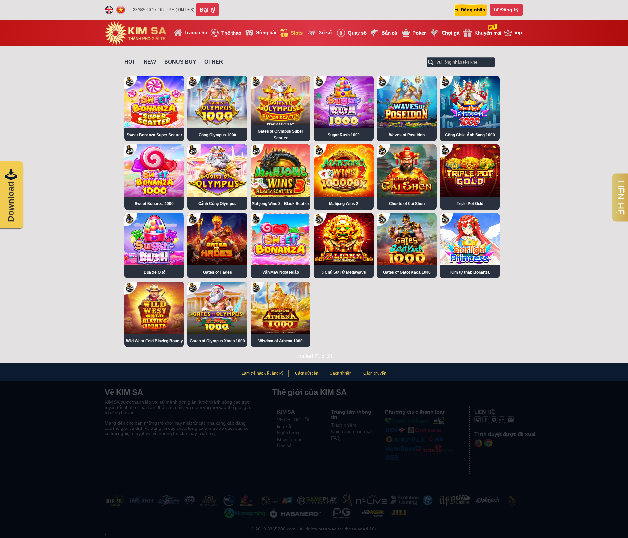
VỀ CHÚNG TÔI (293, 419)
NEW (150, 62)
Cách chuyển (374, 373)
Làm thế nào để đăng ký (262, 373)
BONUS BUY (180, 62)
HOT (129, 62)
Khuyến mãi (289, 439)
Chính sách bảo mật (351, 431)
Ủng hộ (284, 445)
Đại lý (207, 10)
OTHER (213, 62)
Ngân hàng (288, 432)
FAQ (335, 438)
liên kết (284, 426)
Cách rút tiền (340, 373)
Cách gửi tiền (306, 373)
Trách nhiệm (343, 425)
